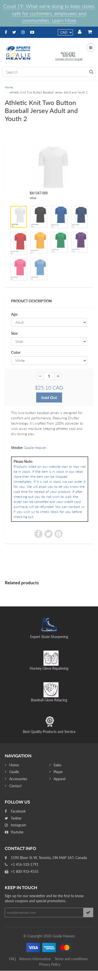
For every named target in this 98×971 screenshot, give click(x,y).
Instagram (18, 825)
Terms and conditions (71, 959)
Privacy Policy (49, 964)
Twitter (16, 818)
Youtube (16, 832)
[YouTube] (32, 32)
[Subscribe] (88, 912)
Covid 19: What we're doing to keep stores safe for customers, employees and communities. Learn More (49, 13)
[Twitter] (14, 32)
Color (16, 352)
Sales (57, 765)
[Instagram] (23, 32)
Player (58, 772)
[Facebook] (6, 32)
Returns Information (35, 959)
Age (14, 314)
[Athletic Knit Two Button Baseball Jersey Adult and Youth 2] (49, 172)
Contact (15, 786)
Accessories (18, 779)
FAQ (12, 959)
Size (14, 333)
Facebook (18, 811)
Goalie (14, 772)
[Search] (91, 72)
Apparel (59, 779)
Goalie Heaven (35, 447)
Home (9, 87)
